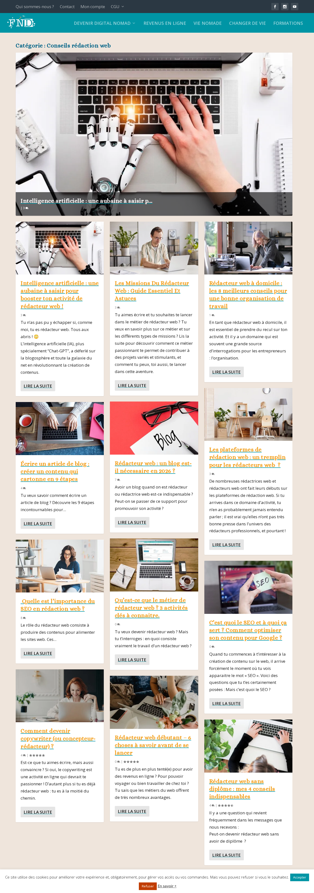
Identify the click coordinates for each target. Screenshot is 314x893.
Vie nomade (208, 23)
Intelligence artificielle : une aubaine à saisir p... (87, 200)
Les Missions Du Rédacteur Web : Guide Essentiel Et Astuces (152, 291)
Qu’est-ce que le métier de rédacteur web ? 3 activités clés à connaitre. (151, 608)
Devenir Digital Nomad (102, 23)
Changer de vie (247, 23)
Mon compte (92, 6)
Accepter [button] (299, 877)
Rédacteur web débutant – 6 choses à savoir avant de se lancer (153, 745)
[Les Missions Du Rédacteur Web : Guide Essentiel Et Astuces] (154, 248)
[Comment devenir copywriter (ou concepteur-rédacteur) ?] (60, 695)
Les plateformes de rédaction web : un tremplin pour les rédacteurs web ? (247, 457)
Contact (67, 6)
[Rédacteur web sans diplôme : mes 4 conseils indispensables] (248, 746)
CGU (115, 6)
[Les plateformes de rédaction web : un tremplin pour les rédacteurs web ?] (248, 414)
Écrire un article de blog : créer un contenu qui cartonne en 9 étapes (55, 471)
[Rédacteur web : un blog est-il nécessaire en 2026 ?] (154, 428)
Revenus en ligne (165, 23)
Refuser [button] (148, 886)
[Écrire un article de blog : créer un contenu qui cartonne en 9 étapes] (60, 428)
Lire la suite (38, 386)
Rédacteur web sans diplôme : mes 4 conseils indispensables (242, 789)
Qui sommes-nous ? (35, 6)
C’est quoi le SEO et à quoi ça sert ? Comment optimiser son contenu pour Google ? (248, 630)
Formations (288, 23)
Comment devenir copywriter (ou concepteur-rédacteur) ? (58, 738)
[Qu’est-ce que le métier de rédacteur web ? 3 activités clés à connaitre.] (154, 564)
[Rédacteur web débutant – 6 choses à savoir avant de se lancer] (154, 702)
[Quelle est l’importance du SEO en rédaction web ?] (60, 566)
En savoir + (167, 885)
